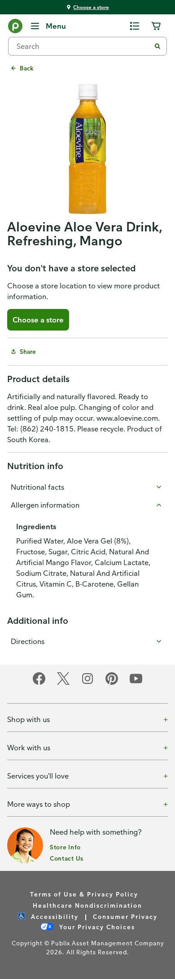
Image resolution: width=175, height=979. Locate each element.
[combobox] (83, 46)
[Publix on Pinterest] (112, 683)
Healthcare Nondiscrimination (87, 905)
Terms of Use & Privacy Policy (84, 894)
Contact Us (66, 858)
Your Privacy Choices (96, 927)
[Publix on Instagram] (87, 683)
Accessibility (54, 916)
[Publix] (15, 28)
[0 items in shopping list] (134, 26)
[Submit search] (157, 46)
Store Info (65, 847)
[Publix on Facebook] (39, 683)
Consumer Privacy (125, 916)
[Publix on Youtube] (136, 683)
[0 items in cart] (156, 26)
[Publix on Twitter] (63, 683)
